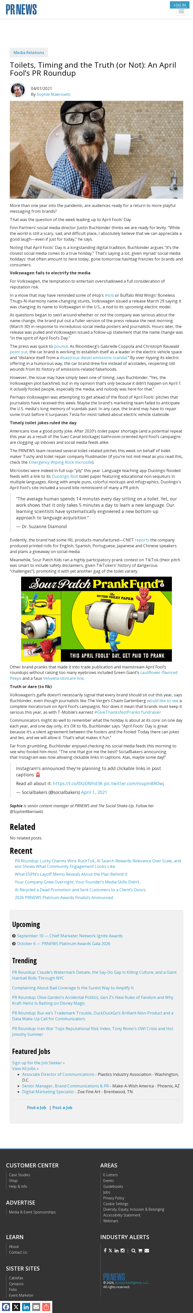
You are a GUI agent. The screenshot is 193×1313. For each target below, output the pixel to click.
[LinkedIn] (26, 1307)
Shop (13, 1180)
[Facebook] (6, 1307)
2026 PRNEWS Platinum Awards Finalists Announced (64, 897)
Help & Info (18, 1186)
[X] (16, 1307)
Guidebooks (113, 1186)
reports (142, 540)
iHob (109, 295)
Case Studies (19, 1174)
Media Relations (29, 52)
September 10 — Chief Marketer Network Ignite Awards (70, 936)
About (14, 1246)
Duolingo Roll (64, 476)
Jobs (106, 1192)
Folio (13, 1289)
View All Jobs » (25, 1068)
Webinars (110, 1220)
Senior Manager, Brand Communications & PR (65, 1086)
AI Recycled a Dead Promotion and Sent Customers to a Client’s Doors (80, 890)
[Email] (36, 1307)
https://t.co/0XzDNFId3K (78, 783)
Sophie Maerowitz (54, 94)
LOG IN (180, 5)
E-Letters (110, 1174)
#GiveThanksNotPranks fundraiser (127, 712)
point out (18, 352)
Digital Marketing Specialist (48, 1091)
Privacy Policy (113, 1198)
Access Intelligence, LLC (131, 1283)
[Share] (46, 1307)
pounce (61, 346)
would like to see (162, 700)
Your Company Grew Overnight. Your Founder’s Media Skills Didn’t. (77, 882)
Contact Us (18, 1252)
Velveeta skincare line (63, 678)
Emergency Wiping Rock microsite (60, 462)
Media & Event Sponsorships (32, 1212)
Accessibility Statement (121, 1215)
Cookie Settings (115, 1203)
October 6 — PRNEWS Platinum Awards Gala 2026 (63, 943)
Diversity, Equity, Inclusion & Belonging (133, 1209)
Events (108, 1180)
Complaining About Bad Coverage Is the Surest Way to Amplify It (73, 988)
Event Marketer (21, 1295)
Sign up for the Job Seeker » (38, 1063)
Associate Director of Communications (58, 1074)
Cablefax (16, 1278)
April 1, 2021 (94, 792)
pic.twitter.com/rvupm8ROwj (134, 783)
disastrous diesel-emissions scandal (93, 357)
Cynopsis (16, 1283)
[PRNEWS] (66, 11)
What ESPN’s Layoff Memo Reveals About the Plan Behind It (71, 874)
